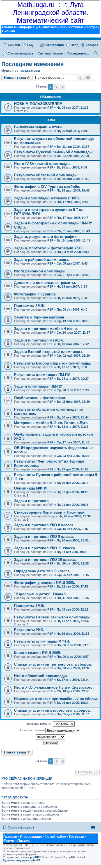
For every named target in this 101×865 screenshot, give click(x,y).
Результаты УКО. (29, 630)
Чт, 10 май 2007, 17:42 (73, 344)
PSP (50, 107)
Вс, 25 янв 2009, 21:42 (73, 179)
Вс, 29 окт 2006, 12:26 (73, 563)
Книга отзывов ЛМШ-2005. (37, 653)
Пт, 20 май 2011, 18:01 (73, 131)
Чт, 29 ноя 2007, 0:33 (72, 286)
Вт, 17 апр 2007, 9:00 (72, 367)
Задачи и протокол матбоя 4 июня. (46, 329)
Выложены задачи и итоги (38, 127)
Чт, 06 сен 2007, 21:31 (72, 107)
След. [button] (62, 87)
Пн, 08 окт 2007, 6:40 (72, 309)
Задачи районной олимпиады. (41, 260)
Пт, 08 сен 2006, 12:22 (72, 609)
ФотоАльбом (54, 27)
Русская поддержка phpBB (21, 860)
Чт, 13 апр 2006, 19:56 (73, 621)
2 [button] (57, 86)
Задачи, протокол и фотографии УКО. (48, 248)
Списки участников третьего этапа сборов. (53, 664)
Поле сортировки (32, 730)
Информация (29, 27)
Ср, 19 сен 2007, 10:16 (73, 321)
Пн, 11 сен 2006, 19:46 (73, 598)
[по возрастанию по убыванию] (50, 736)
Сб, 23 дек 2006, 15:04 (73, 455)
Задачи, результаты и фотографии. (46, 237)
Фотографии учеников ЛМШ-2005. (44, 583)
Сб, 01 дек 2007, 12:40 (73, 275)
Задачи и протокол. (32, 501)
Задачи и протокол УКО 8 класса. (44, 525)
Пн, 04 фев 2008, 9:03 (73, 252)
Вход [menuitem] (75, 45)
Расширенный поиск (88, 77)
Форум (91, 27)
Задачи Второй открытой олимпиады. (48, 352)
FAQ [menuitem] (30, 45)
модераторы (30, 70)
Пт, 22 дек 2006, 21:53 (72, 469)
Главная (9, 27)
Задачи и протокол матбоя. (39, 340)
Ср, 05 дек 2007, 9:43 (72, 263)
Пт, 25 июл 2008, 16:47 (73, 190)
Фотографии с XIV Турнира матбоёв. (47, 187)
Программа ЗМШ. (29, 306)
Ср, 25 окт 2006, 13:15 (73, 575)
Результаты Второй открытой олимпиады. (52, 363)
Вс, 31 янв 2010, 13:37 (73, 146)
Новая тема (15, 77)
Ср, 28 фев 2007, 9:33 (73, 390)
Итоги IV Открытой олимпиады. (43, 163)
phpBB (34, 857)
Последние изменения (32, 64)
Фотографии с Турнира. (35, 294)
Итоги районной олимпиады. (40, 271)
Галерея (92, 45)
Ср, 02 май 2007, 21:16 (73, 355)
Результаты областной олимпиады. (46, 175)
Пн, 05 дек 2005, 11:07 (73, 714)
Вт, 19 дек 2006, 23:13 (72, 482)
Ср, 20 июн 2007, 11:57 (73, 332)
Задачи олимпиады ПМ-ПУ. (38, 386)
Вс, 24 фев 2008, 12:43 (73, 240)
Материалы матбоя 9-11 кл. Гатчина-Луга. (51, 423)
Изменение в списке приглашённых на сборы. (56, 699)
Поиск (80, 77)
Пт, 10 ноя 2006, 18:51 (73, 540)
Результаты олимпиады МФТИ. (42, 641)
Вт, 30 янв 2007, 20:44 (73, 417)
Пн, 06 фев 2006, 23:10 (73, 645)
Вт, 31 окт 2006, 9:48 (71, 552)
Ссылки (14, 45)
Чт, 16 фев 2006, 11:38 (73, 633)
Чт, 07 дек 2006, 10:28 (72, 492)
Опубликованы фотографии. (40, 398)
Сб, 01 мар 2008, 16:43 (73, 231)
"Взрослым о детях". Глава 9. (40, 594)
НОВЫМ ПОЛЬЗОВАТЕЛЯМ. (39, 104)
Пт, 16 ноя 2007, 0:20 (72, 298)
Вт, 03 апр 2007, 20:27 (73, 378)
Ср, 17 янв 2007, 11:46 (73, 442)
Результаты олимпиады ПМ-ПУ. (42, 375)
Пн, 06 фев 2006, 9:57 (73, 656)
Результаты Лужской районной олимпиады (53, 152)
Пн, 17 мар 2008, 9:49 (72, 202)
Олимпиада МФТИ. (31, 488)
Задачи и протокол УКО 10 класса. (45, 559)
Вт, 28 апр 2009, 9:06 (72, 167)
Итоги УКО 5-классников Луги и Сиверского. (54, 687)
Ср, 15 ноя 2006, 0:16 (72, 529)
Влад (51, 516)
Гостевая (75, 27)
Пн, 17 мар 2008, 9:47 (72, 217)
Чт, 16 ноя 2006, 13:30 (75, 516)
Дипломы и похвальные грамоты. (45, 283)
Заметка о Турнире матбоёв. (39, 317)
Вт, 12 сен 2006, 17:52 (72, 586)
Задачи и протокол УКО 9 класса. (44, 536)
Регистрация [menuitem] (54, 45)
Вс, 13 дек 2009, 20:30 (73, 156)
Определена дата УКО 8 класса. (42, 571)
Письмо (8, 31)
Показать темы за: (39, 723)
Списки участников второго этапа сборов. (52, 710)
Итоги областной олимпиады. (41, 676)
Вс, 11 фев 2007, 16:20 (73, 401)
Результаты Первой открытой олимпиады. (52, 617)
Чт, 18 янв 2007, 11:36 (72, 426)
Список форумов (21, 827)
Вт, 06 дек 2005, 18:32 (72, 702)
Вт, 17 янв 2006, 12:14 (73, 679)
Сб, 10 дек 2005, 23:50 (73, 691)
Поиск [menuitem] (96, 54)
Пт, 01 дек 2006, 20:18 (72, 504)
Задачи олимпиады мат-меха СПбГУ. (47, 198)
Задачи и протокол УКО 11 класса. (45, 548)
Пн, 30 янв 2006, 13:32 (73, 668)
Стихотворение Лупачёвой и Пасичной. (50, 512)
